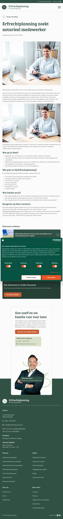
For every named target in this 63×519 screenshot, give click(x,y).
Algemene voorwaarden (40, 500)
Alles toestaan (51, 277)
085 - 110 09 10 (7, 445)
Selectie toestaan (31, 277)
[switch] (23, 266)
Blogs (34, 473)
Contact (35, 492)
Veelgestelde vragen (39, 469)
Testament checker (39, 457)
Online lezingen (37, 465)
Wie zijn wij (6, 492)
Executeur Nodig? (8, 481)
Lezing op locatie (38, 461)
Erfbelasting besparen (10, 469)
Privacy (35, 496)
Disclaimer (36, 504)
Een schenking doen (9, 473)
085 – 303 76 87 (10, 421)
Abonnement (7, 477)
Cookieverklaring (38, 508)
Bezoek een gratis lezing (27, 332)
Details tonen (54, 272)
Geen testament (38, 477)
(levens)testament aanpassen (12, 465)
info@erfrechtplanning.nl (11, 211)
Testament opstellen (9, 457)
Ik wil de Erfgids (13, 295)
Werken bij (6, 500)
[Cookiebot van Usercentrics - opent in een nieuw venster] (54, 240)
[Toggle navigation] (59, 7)
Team (4, 496)
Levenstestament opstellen (11, 461)
